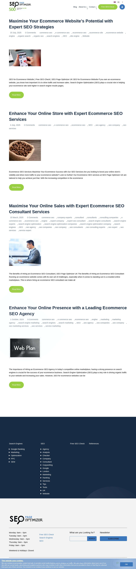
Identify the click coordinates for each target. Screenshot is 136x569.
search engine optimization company (95, 224)
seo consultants (76, 227)
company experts (64, 217)
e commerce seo (62, 33)
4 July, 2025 (15, 125)
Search (92, 538)
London (46, 471)
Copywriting (48, 465)
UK (44, 490)
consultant (79, 217)
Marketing (15, 452)
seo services (37, 326)
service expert (25, 230)
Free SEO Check (107, 7)
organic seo (39, 36)
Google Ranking (18, 449)
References (94, 444)
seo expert (112, 227)
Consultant (47, 462)
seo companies (45, 227)
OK (126, 564)
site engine (74, 36)
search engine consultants (100, 221)
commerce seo (46, 33)
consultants (92, 217)
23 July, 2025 (16, 33)
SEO (65, 36)
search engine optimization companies (60, 224)
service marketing (53, 326)
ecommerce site (96, 33)
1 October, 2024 (17, 319)
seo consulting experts (95, 227)
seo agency (100, 125)
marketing (105, 319)
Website (86, 36)
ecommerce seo (79, 33)
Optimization (16, 455)
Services (46, 481)
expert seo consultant (76, 221)
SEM (13, 462)
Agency (46, 449)
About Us (82, 7)
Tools (45, 487)
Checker (46, 455)
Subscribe (113, 539)
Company (47, 459)
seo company (114, 125)
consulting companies (109, 217)
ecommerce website (114, 33)
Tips (44, 484)
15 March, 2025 (17, 217)
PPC (13, 459)
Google (46, 468)
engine (12, 36)
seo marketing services (19, 326)
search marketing (66, 323)
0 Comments (30, 33)
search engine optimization (29, 224)
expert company (57, 221)
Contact (92, 7)
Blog (75, 7)
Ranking (46, 478)
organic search (24, 36)
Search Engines (16, 444)
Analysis (46, 452)
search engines (53, 36)
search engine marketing (28, 323)
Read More (16, 95)
